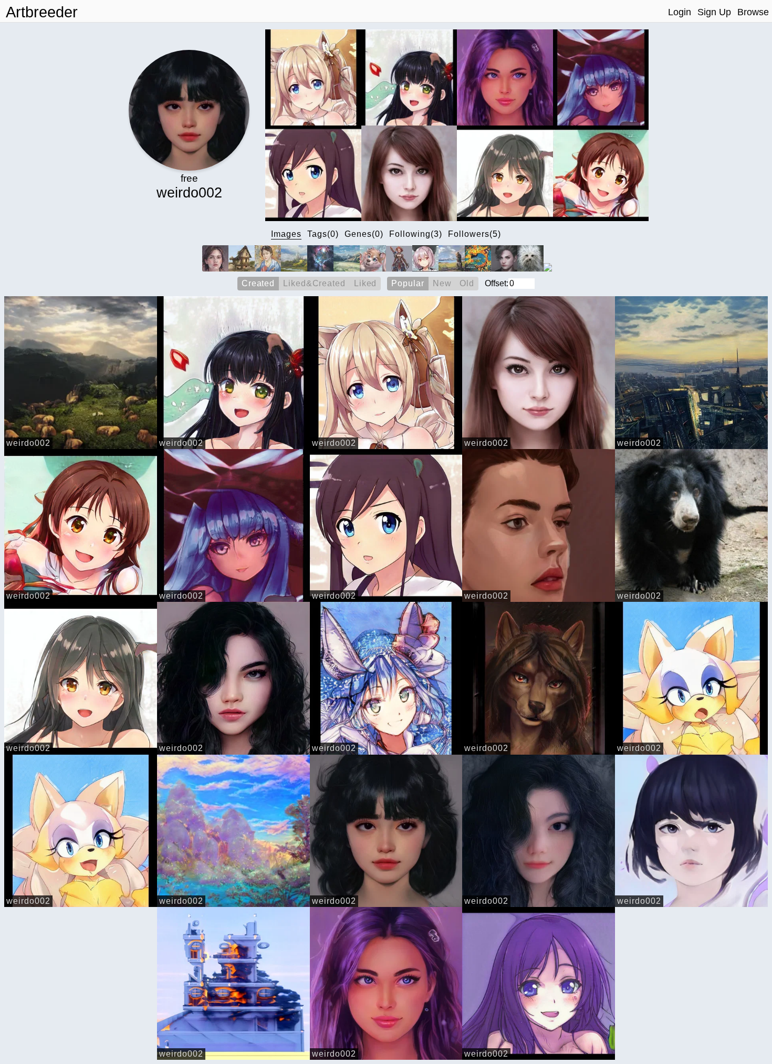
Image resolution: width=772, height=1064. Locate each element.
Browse (753, 12)
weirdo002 (28, 443)
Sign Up (714, 12)
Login (679, 12)
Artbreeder (42, 12)
